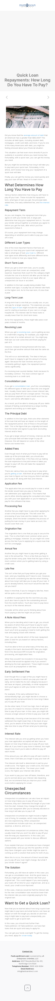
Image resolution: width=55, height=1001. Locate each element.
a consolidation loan (21, 386)
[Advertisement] (27, 43)
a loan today (27, 935)
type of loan (17, 307)
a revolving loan (23, 332)
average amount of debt (34, 135)
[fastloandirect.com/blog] (27, 5)
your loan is (31, 253)
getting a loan (16, 473)
